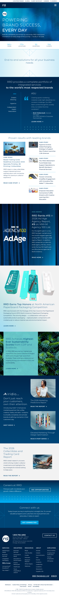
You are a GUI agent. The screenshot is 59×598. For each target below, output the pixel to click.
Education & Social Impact (17, 559)
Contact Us (49, 535)
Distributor (8, 584)
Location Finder (18, 1)
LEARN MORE (36, 121)
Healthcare (17, 566)
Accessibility (36, 586)
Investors (38, 562)
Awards (38, 550)
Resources (29, 548)
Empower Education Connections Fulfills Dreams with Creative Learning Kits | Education (46, 195)
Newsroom (39, 569)
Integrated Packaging (5, 559)
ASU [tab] (14, 94)
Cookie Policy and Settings (19, 584)
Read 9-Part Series (39, 439)
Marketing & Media (5, 551)
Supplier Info (39, 571)
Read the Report (38, 406)
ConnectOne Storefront (6, 567)
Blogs (26, 550)
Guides (27, 555)
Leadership (39, 564)
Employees (51, 548)
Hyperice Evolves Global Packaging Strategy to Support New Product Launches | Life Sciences (47, 149)
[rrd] (4, 5)
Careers (46, 1)
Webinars (27, 566)
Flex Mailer (5, 570)
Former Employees (50, 557)
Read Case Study (11, 183)
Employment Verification (51, 553)
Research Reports (27, 560)
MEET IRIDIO (8, 425)
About (38, 548)
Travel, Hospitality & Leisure (17, 570)
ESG (37, 557)
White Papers (29, 564)
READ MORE (36, 257)
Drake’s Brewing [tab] (13, 99)
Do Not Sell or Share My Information (43, 584)
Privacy (30, 584)
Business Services (4, 555)
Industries (18, 548)
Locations (39, 566)
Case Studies (28, 553)
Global (27, 1)
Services (5, 548)
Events (38, 560)
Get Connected (29, 522)
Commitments (40, 555)
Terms (29, 586)
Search (54, 1)
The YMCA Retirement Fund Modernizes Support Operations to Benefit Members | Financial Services (47, 165)
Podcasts (27, 557)
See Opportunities (40, 490)
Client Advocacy (36, 1)
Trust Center (23, 586)
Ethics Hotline (51, 550)
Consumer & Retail (17, 555)
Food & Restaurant (17, 563)
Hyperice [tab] (13, 103)
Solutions (6, 563)
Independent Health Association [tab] (11, 109)
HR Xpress (50, 561)
